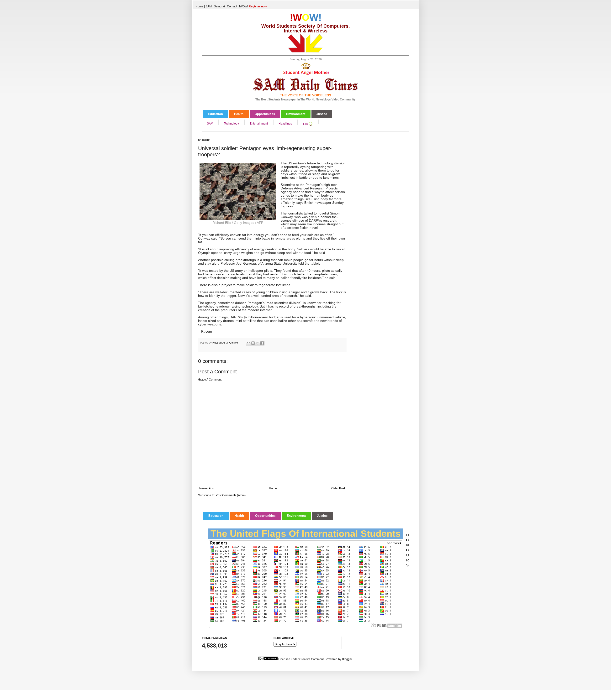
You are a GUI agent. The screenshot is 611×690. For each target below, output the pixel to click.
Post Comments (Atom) (231, 495)
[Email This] (248, 343)
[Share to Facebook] (262, 343)
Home (199, 6)
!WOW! (254, 6)
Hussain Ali (219, 342)
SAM (208, 6)
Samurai (219, 6)
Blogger (347, 659)
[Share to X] (257, 343)
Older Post (338, 488)
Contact (232, 6)
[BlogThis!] (253, 343)
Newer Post (206, 488)
